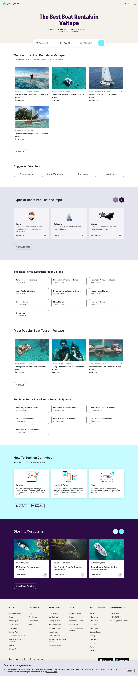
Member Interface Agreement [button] (15, 640)
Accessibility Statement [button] (17, 636)
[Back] (115, 200)
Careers (11, 617)
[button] (19, 59)
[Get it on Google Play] (37, 506)
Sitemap (11, 645)
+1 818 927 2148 (115, 617)
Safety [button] (31, 624)
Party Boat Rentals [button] (55, 645)
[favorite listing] (48, 91)
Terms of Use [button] (63, 669)
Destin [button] (92, 647)
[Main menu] (134, 3)
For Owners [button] (33, 617)
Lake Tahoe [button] (94, 621)
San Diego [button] (93, 624)
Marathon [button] (93, 651)
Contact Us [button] (12, 649)
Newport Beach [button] (95, 632)
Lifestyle (72, 617)
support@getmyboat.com (119, 621)
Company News (75, 613)
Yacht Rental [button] (53, 632)
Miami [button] (92, 613)
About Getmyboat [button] (15, 613)
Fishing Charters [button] (55, 621)
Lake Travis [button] (94, 628)
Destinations (73, 624)
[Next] (121, 200)
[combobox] (46, 43)
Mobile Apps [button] (33, 621)
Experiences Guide (76, 621)
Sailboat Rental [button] (54, 636)
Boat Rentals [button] (53, 613)
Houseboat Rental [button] (55, 624)
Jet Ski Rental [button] (54, 617)
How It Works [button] (33, 613)
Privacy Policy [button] (52, 672)
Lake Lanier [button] (94, 617)
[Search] (101, 43)
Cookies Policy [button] (14, 632)
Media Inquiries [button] (14, 621)
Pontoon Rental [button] (54, 628)
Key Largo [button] (93, 643)
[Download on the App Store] (21, 506)
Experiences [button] (54, 607)
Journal (72, 607)
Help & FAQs (114, 613)
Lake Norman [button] (94, 639)
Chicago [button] (93, 636)
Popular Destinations (98, 607)
